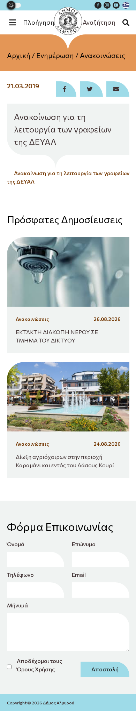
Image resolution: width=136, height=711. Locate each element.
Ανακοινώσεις (102, 55)
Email (79, 574)
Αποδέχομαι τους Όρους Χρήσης (39, 664)
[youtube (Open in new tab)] (116, 5)
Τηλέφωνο (20, 574)
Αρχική (18, 55)
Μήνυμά (17, 605)
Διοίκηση (68, 79)
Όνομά (15, 544)
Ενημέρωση (55, 55)
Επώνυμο (84, 544)
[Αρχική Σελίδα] (68, 21)
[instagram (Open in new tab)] (107, 5)
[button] (35, 22)
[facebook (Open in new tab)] (98, 5)
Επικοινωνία (68, 93)
